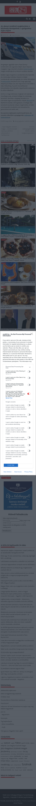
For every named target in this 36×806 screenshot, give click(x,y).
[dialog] (18, 403)
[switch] (28, 371)
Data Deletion (8, 472)
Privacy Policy (28, 472)
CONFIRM (10, 465)
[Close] (32, 334)
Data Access (18, 472)
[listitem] (18, 367)
